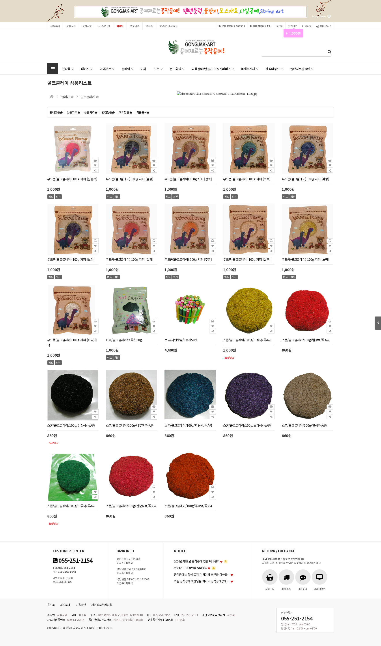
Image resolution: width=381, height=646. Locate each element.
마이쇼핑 (307, 26)
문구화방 (175, 68)
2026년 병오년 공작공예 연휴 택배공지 (196, 561)
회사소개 (65, 605)
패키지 (85, 68)
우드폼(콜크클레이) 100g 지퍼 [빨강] (129, 259)
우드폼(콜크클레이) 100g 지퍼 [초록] (246, 179)
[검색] (329, 51)
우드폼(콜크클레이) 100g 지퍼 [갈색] (188, 179)
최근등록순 (142, 112)
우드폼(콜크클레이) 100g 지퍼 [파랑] (305, 179)
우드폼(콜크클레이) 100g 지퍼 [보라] (70, 259)
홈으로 (51, 605)
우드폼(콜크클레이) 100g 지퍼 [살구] (246, 259)
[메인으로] (51, 97)
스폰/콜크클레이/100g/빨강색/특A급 (305, 339)
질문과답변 (104, 26)
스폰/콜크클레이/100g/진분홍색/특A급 (131, 505)
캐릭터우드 (273, 68)
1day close (319, 16)
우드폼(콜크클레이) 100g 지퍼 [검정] (129, 179)
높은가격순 (90, 112)
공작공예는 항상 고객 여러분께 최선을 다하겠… (202, 574)
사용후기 (55, 26)
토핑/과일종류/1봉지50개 (180, 339)
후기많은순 (125, 112)
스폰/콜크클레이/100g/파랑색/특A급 (188, 425)
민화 (143, 68)
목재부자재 (248, 68)
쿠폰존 (149, 26)
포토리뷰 (134, 26)
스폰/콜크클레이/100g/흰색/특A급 (304, 425)
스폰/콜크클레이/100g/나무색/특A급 (129, 425)
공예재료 (105, 68)
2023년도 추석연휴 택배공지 (190, 568)
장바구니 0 (325, 26)
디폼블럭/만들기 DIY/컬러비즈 (211, 68)
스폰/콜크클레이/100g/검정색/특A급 (71, 425)
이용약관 (81, 605)
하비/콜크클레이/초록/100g (124, 339)
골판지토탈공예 (300, 68)
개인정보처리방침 (101, 605)
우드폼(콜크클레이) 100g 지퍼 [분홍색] (72, 179)
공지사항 (87, 26)
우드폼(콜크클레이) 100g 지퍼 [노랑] (305, 259)
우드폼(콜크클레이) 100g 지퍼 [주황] (188, 259)
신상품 (66, 68)
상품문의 (71, 26)
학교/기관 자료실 (168, 26)
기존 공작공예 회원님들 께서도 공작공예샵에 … (202, 581)
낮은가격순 (73, 112)
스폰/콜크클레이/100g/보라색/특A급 (247, 425)
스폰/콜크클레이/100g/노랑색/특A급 (247, 339)
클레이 (126, 68)
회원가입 (292, 26)
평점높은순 (108, 112)
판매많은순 (56, 112)
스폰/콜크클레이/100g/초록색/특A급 (71, 505)
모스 (156, 68)
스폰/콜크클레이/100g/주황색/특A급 (188, 505)
